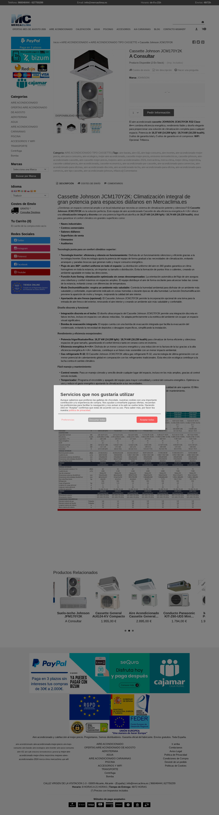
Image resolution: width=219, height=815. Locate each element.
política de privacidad (79, 410)
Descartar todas (97, 419)
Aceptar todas (147, 419)
